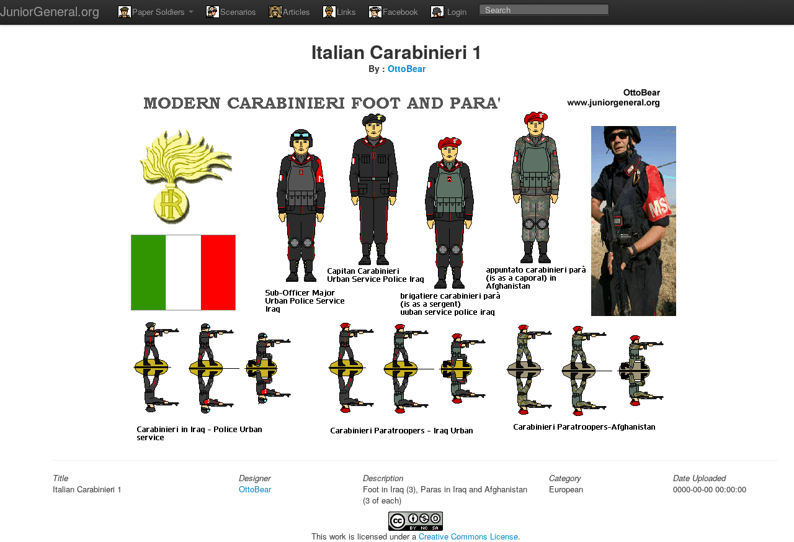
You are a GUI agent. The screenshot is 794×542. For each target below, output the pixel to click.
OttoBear (407, 68)
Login (455, 11)
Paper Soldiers (159, 11)
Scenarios (238, 11)
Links (346, 11)
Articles (296, 11)
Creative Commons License (468, 536)
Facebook (400, 11)
